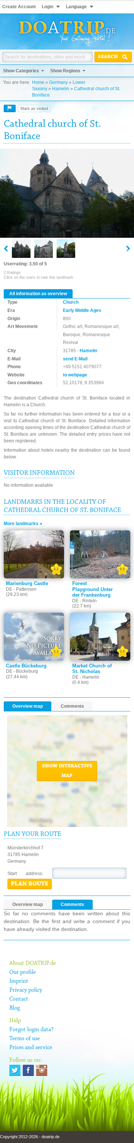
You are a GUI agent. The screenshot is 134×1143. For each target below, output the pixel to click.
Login (47, 6)
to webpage (75, 375)
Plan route (29, 884)
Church (71, 302)
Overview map (27, 706)
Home (38, 82)
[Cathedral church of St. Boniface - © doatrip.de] (67, 194)
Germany (58, 82)
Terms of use (24, 1039)
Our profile (22, 972)
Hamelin (60, 88)
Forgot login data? (31, 1030)
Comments (72, 706)
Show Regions (65, 70)
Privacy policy (25, 990)
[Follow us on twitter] (14, 1070)
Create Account (19, 6)
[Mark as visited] (10, 108)
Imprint (18, 981)
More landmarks (21, 523)
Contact (18, 999)
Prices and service (30, 1048)
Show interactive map (67, 771)
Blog (14, 1008)
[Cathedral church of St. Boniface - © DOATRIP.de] (43, 248)
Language (76, 6)
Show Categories (21, 70)
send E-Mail (75, 358)
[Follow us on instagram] (41, 1070)
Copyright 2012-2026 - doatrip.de (30, 1136)
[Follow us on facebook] (28, 1070)
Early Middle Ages (82, 310)
